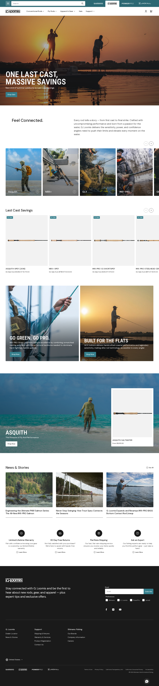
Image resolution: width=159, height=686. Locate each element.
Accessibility (149, 669)
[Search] (82, 3)
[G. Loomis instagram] (113, 609)
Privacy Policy (99, 669)
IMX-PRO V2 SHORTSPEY (103, 269)
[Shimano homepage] (98, 4)
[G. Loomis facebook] (106, 609)
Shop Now (15, 354)
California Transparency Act (114, 669)
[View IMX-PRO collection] (135, 172)
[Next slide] (151, 143)
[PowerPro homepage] (127, 4)
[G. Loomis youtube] (120, 609)
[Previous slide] (146, 143)
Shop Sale (11, 94)
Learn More (23, 552)
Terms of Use (88, 669)
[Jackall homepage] (144, 4)
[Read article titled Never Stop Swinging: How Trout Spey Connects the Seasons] (79, 494)
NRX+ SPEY (54, 269)
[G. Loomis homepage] (112, 4)
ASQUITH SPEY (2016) (15, 269)
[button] (147, 681)
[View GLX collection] (98, 172)
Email (107, 587)
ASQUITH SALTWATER (122, 440)
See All (151, 468)
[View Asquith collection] (23, 172)
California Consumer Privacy (134, 669)
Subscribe (148, 591)
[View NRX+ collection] (61, 172)
